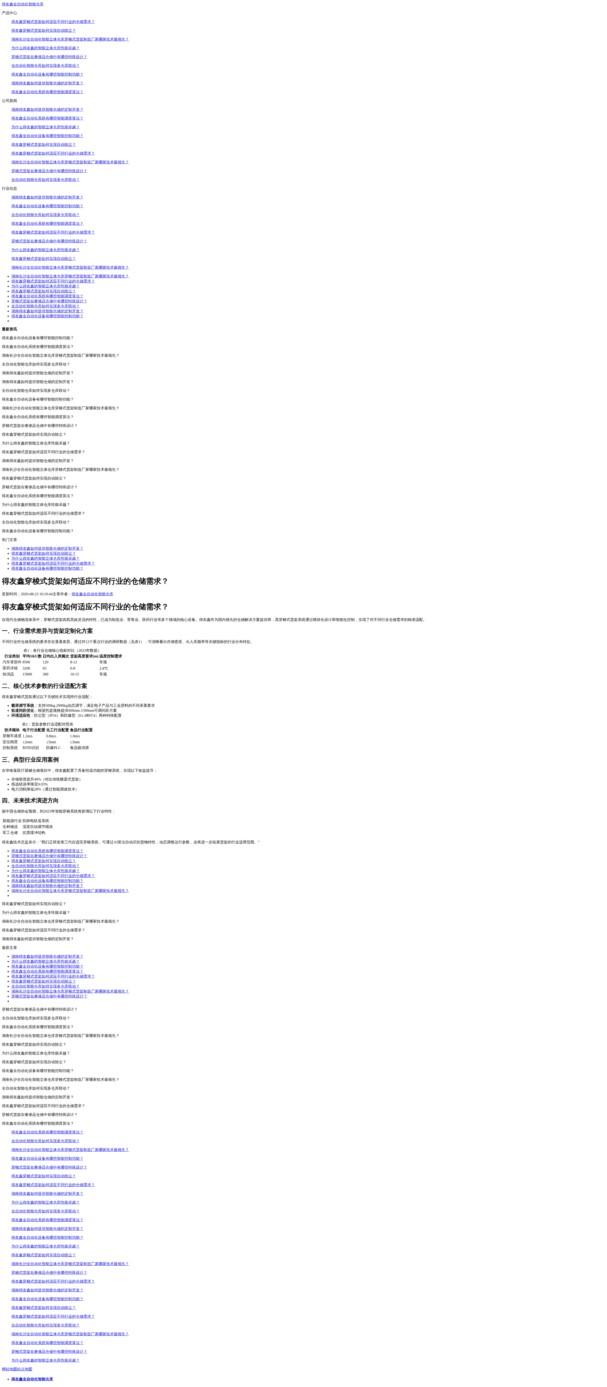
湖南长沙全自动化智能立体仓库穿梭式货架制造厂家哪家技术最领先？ (70, 39)
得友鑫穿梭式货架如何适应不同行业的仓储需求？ (53, 22)
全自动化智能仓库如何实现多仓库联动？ (45, 66)
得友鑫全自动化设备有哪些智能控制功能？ (47, 74)
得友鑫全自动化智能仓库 (23, 4)
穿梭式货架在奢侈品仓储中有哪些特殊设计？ (49, 57)
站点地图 (24, 1369)
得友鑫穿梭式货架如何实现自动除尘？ (43, 30)
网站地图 (9, 1369)
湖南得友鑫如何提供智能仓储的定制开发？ (47, 83)
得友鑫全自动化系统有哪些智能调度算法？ (47, 92)
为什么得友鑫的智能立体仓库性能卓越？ (45, 48)
